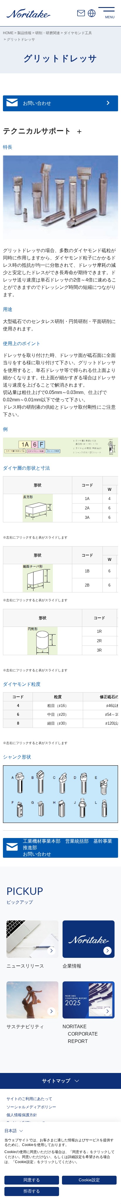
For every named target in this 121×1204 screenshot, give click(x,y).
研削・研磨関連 (47, 33)
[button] (13, 1131)
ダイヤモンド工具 (78, 33)
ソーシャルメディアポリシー (31, 1107)
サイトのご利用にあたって (29, 1099)
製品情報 (24, 33)
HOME (8, 33)
